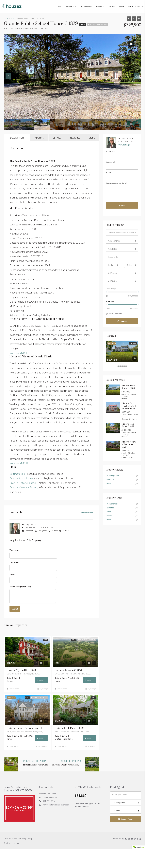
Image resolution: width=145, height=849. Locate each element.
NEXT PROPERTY (70, 761)
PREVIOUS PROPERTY (34, 761)
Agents (111, 6)
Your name (14, 550)
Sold (82, 24)
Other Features (114, 313)
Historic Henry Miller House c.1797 (128, 444)
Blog (121, 6)
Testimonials (86, 6)
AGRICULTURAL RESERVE (86, 640)
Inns (109, 519)
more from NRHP (18, 352)
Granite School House (21, 478)
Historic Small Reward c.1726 (128, 387)
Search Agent (127, 819)
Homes (110, 515)
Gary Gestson (14, 689)
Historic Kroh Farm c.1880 (70, 728)
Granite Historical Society (23, 487)
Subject (12, 574)
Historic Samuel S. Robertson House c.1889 (25, 728)
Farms (109, 511)
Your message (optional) (20, 586)
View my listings (87, 512)
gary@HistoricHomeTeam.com (56, 804)
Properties (71, 6)
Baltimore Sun (17, 473)
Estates (110, 507)
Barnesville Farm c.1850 (68, 670)
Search (124, 321)
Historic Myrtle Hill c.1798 (21, 670)
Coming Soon (113, 475)
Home (59, 6)
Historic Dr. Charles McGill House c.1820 (128, 406)
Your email (14, 562)
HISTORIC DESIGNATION (97, 24)
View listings (124, 144)
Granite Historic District (23, 482)
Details (40, 680)
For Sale (132, 343)
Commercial (112, 503)
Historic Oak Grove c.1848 (127, 425)
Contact (100, 6)
